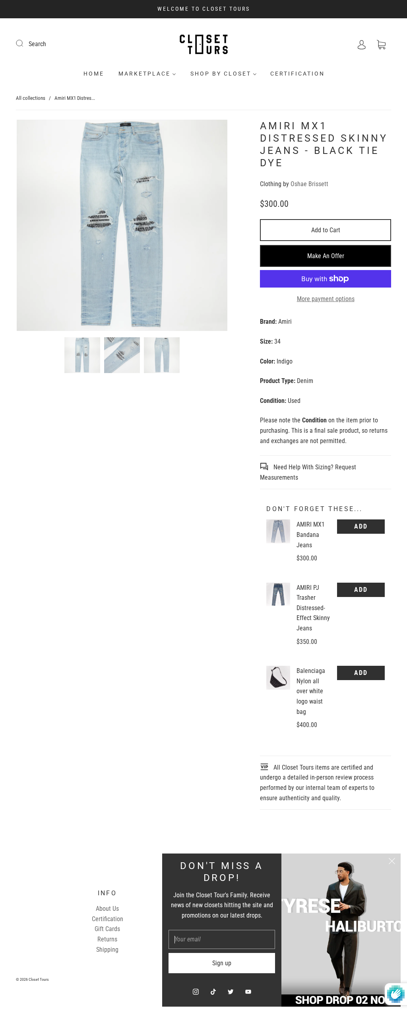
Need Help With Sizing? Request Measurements (308, 472)
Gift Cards (107, 929)
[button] (38, 227)
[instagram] (195, 991)
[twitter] (230, 991)
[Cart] (381, 44)
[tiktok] (213, 991)
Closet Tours (39, 979)
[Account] (361, 44)
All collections (30, 98)
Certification (297, 73)
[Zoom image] (122, 227)
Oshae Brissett (309, 184)
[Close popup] (392, 862)
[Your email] (222, 939)
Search (37, 44)
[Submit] (24, 43)
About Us (107, 908)
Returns (107, 939)
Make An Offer (325, 256)
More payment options (326, 299)
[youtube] (248, 991)
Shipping (107, 949)
